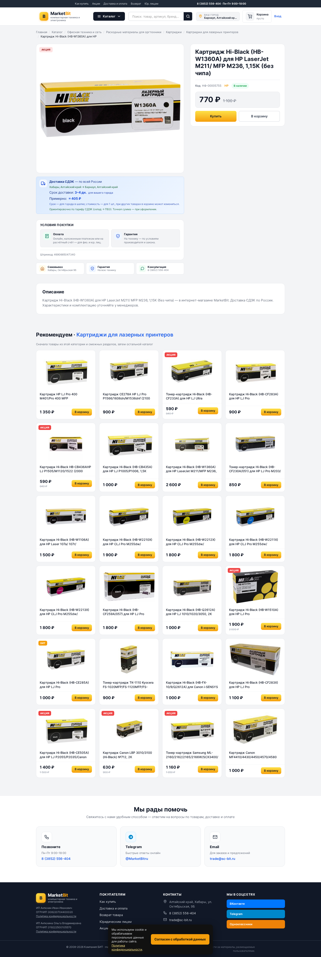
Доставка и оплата (115, 3)
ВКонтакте (237, 903)
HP (226, 85)
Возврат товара (111, 915)
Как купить (82, 3)
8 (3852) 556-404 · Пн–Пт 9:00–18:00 (221, 3)
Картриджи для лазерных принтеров (212, 32)
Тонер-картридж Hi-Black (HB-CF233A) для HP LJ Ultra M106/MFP (189, 396)
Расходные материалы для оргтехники (133, 32)
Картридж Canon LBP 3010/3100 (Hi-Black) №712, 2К (127, 755)
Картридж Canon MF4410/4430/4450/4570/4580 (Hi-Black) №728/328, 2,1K (253, 755)
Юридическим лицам (116, 921)
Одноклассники (241, 924)
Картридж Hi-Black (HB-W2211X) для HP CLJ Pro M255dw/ (253, 542)
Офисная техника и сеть (84, 32)
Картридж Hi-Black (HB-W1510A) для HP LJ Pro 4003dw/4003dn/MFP (253, 612)
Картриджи (174, 32)
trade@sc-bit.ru (180, 920)
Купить (216, 116)
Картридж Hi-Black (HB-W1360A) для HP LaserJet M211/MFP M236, (191, 469)
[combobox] (156, 16)
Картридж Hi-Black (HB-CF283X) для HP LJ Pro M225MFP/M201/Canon (253, 685)
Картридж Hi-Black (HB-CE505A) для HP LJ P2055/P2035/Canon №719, (64, 755)
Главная (41, 32)
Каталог (57, 32)
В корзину (259, 116)
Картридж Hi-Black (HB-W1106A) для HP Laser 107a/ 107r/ (64, 542)
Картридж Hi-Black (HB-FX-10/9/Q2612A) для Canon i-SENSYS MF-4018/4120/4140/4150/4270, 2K (192, 685)
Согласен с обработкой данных (180, 939)
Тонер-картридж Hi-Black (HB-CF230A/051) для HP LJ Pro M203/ (255, 469)
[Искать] (188, 16)
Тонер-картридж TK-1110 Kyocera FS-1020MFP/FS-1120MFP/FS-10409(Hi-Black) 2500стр (128, 685)
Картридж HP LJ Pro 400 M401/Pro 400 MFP (58, 396)
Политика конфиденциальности (56, 916)
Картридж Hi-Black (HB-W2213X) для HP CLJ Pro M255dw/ (64, 612)
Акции (96, 3)
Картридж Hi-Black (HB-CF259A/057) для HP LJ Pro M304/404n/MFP (123, 612)
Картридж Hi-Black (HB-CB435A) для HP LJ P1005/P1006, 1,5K (127, 469)
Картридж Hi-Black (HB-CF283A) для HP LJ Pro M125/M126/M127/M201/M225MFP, (255, 396)
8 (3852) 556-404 (182, 913)
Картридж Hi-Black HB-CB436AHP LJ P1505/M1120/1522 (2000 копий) (65, 469)
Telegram (236, 914)
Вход (277, 16)
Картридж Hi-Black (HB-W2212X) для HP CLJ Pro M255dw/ (190, 542)
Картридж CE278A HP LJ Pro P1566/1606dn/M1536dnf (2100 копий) (126, 396)
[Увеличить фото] (110, 108)
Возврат (136, 3)
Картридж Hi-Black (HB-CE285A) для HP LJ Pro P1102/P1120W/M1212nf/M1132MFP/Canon (66, 685)
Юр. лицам (151, 3)
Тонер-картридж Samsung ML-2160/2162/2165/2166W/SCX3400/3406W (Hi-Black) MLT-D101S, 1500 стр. (192, 755)
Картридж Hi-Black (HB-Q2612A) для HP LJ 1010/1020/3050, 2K (190, 612)
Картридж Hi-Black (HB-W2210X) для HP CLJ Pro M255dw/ (127, 542)
